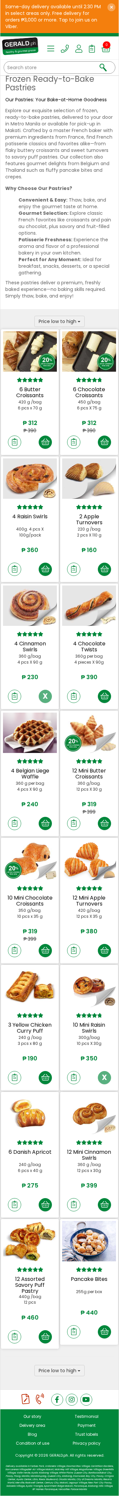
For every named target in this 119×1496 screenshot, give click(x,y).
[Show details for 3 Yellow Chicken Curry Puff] (30, 987)
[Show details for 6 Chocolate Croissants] (89, 351)
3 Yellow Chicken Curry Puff (30, 1028)
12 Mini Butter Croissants (89, 773)
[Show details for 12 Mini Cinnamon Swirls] (89, 1114)
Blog (32, 1434)
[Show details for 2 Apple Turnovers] (89, 478)
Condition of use (32, 1443)
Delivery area (32, 1425)
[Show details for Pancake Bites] (89, 1241)
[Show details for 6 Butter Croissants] (30, 351)
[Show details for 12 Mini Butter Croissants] (89, 733)
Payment (87, 1425)
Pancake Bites (89, 1279)
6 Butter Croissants (30, 392)
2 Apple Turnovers (89, 519)
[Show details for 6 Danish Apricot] (30, 1114)
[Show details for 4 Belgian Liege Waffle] (30, 733)
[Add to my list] (14, 442)
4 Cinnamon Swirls (30, 646)
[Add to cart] (45, 442)
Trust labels (86, 1434)
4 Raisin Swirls (30, 516)
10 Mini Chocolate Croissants (30, 901)
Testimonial (87, 1416)
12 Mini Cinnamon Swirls (89, 1155)
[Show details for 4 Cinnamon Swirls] (30, 605)
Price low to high (58, 321)
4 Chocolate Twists (89, 646)
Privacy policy (86, 1443)
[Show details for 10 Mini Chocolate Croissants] (30, 860)
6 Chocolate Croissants (89, 392)
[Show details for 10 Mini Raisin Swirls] (89, 987)
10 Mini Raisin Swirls (89, 1028)
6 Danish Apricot (30, 1152)
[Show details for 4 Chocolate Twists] (89, 605)
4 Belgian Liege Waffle (30, 773)
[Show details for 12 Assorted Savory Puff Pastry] (30, 1241)
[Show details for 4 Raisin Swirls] (30, 478)
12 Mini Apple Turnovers (89, 901)
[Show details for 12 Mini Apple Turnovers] (89, 860)
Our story (32, 1416)
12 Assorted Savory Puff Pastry (30, 1284)
